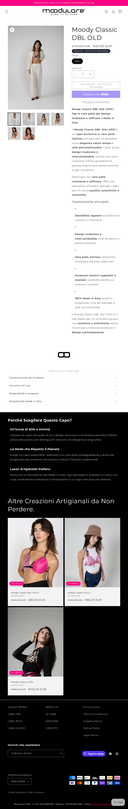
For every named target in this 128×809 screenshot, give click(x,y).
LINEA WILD (15, 721)
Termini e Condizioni (96, 714)
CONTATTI (52, 728)
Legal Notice (91, 735)
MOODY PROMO (17, 707)
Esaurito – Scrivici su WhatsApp (91, 51)
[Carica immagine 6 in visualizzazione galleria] (28, 133)
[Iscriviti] (60, 753)
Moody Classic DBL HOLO (25, 592)
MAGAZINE (52, 721)
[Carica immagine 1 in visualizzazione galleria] (14, 119)
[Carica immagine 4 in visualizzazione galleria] (57, 119)
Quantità (76, 68)
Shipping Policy (93, 721)
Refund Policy (92, 728)
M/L (79, 62)
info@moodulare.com (103, 804)
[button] (6, 11)
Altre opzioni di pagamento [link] (96, 102)
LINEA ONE (14, 714)
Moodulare (20, 792)
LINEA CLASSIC (17, 728)
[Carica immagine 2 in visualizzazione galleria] (28, 119)
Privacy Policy (92, 707)
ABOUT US (52, 707)
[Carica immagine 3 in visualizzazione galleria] (43, 119)
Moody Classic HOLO (79, 592)
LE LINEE (51, 714)
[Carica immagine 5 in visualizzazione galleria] (14, 133)
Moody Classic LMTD (22, 682)
